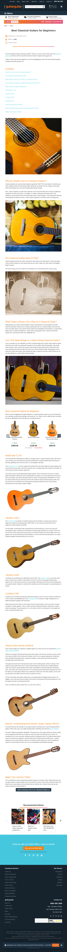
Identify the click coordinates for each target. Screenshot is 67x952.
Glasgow (59, 882)
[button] (61, 6)
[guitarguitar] (13, 6)
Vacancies (8, 922)
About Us (41, 1)
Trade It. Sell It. (25, 1)
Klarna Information (10, 893)
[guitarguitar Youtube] (41, 855)
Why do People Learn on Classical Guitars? (18, 72)
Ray (15, 39)
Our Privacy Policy (10, 919)
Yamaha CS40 (9, 97)
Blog (18, 1)
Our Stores (12, 1)
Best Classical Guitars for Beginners (16, 86)
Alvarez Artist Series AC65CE (14, 104)
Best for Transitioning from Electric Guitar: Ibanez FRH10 (22, 108)
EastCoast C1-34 (10, 90)
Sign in (51, 7)
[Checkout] (61, 6)
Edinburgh (59, 877)
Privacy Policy (28, 852)
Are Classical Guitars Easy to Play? (15, 75)
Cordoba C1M (9, 101)
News (11, 25)
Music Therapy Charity (11, 916)
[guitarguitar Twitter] (29, 855)
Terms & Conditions (10, 890)
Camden (59, 874)
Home (5, 25)
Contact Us (49, 1)
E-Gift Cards (8, 905)
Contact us (8, 871)
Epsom (60, 879)
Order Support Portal (10, 877)
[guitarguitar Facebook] (25, 855)
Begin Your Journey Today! (13, 111)
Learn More (48, 945)
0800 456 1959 (58, 1)
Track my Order (9, 879)
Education (7, 914)
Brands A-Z (34, 1)
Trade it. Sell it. (9, 908)
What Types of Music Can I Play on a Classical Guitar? (21, 79)
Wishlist (55, 7)
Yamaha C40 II (9, 93)
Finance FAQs (9, 885)
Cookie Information (10, 888)
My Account (53, 6)
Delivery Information (10, 874)
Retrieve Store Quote (10, 882)
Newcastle (59, 885)
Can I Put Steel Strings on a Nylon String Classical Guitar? (22, 83)
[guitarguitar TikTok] (37, 855)
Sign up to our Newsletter (33, 848)
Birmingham (59, 871)
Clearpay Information (10, 896)
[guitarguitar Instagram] (33, 855)
